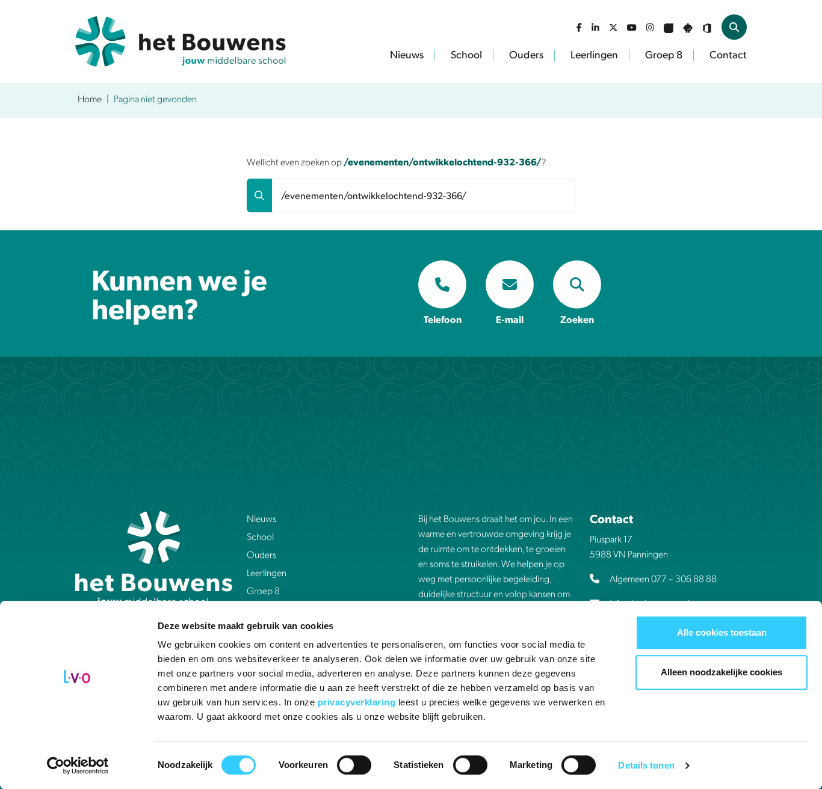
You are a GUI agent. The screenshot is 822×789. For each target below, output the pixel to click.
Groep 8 (663, 54)
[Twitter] (613, 27)
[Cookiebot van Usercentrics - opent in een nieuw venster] (78, 766)
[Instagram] (650, 27)
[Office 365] (707, 27)
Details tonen (646, 765)
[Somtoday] (688, 27)
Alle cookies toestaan (722, 632)
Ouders (526, 54)
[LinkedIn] (595, 27)
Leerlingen (594, 54)
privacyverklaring (358, 702)
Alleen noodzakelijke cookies (721, 672)
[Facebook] (579, 27)
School (466, 54)
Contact (728, 54)
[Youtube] (632, 27)
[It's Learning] (668, 27)
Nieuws (407, 54)
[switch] (354, 765)
